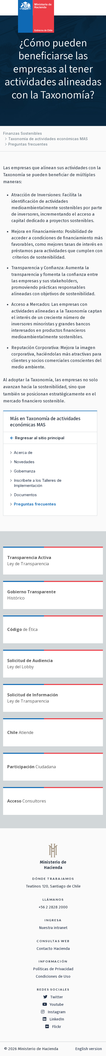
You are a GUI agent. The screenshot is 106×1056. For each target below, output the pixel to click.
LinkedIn (56, 1019)
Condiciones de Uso (53, 976)
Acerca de (23, 452)
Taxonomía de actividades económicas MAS (48, 139)
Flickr (56, 1026)
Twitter (56, 997)
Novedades (24, 461)
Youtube (57, 1004)
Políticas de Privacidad (53, 969)
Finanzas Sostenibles (22, 133)
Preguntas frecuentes (28, 144)
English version (88, 1048)
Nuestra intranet (53, 927)
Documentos (25, 494)
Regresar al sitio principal (39, 437)
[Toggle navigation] (81, 7)
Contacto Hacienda (53, 948)
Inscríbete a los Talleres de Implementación (37, 483)
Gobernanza (24, 471)
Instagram (57, 1012)
